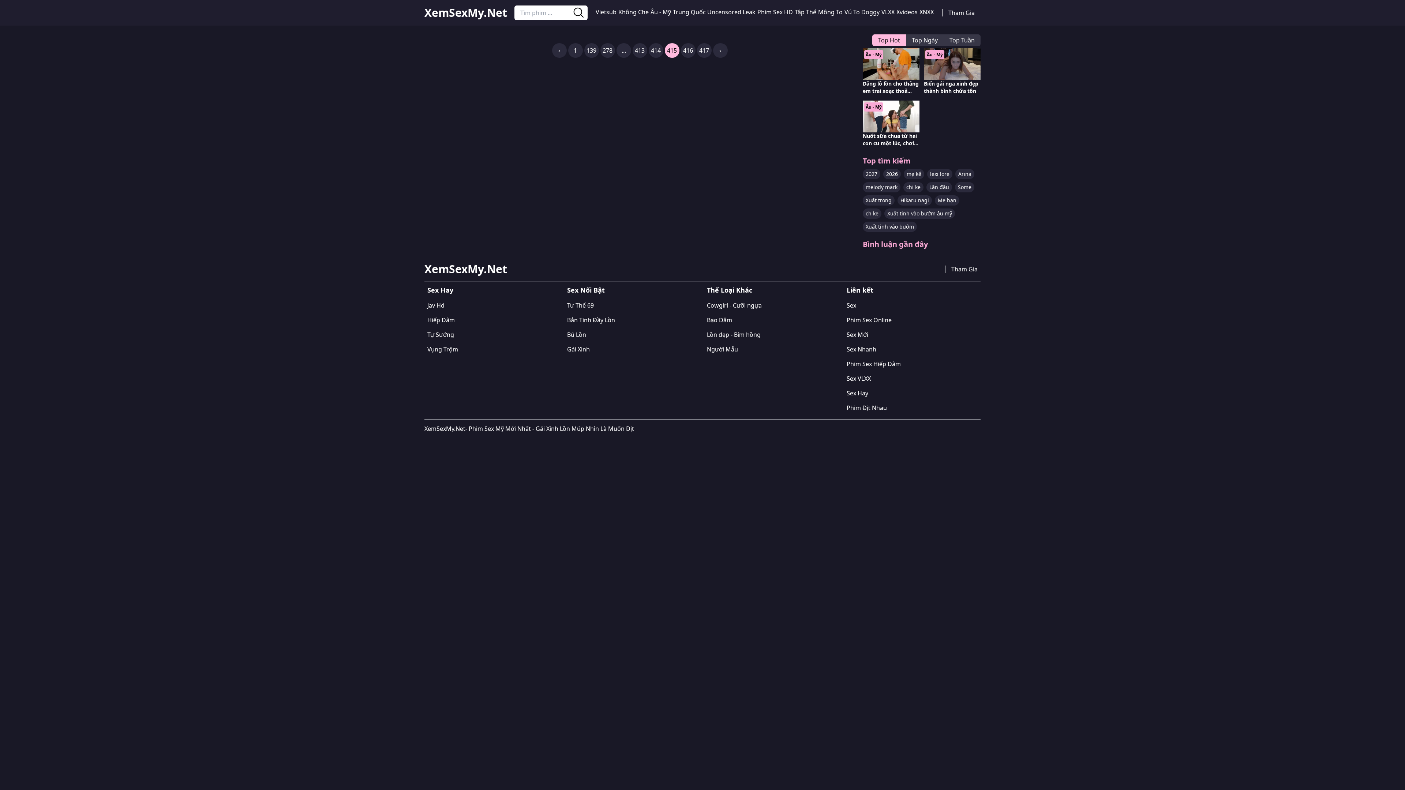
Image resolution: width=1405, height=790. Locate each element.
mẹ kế (914, 173)
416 (688, 50)
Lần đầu (939, 187)
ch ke (872, 213)
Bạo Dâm (719, 320)
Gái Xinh (578, 349)
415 (672, 50)
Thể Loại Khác (729, 290)
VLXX (888, 12)
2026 (892, 173)
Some (964, 187)
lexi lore (939, 173)
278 (607, 50)
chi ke (913, 187)
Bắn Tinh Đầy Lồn (591, 320)
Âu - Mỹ (661, 12)
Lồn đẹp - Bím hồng (734, 335)
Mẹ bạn (947, 200)
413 (640, 50)
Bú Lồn (576, 335)
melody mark (882, 187)
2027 (871, 173)
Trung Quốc (689, 12)
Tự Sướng (440, 335)
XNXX (926, 12)
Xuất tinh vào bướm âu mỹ (919, 213)
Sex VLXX (859, 379)
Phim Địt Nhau (867, 408)
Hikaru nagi (914, 200)
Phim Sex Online (869, 320)
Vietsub (606, 12)
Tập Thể (805, 12)
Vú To (852, 12)
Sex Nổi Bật (586, 290)
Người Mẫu (722, 349)
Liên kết (860, 290)
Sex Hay (440, 290)
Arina (964, 173)
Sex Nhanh (861, 349)
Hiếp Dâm (441, 320)
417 (704, 50)
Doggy (870, 12)
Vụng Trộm (442, 349)
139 (591, 50)
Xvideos (907, 12)
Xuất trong (879, 200)
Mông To (830, 12)
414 (656, 50)
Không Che (633, 12)
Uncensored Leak (731, 12)
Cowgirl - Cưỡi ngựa (734, 305)
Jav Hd (436, 305)
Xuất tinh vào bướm (890, 226)
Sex (851, 305)
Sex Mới (857, 335)
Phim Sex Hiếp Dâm (874, 364)
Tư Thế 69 (580, 305)
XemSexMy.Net (465, 12)
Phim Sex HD (775, 12)
